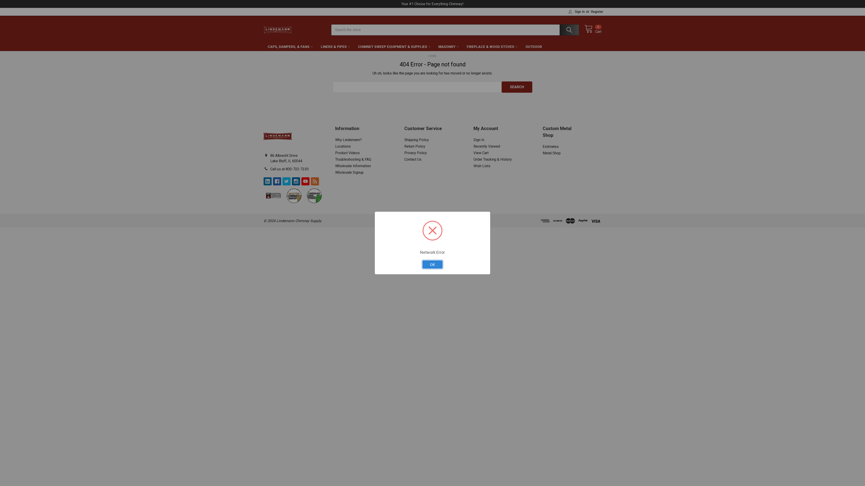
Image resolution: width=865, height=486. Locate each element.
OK (432, 264)
